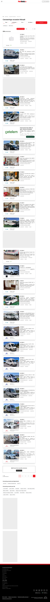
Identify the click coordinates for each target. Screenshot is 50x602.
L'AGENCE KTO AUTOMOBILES (15, 275)
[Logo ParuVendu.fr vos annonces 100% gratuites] (22, 2)
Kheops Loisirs (12, 60)
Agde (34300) (12, 490)
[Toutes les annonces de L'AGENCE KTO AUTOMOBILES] (7, 276)
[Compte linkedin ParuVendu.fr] (37, 590)
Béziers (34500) (5, 490)
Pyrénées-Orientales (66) (12, 483)
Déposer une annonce (12, 596)
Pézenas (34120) (28, 492)
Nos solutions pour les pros (6, 570)
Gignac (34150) (12, 494)
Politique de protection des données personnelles (10, 585)
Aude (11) (18, 483)
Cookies (3, 584)
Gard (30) (4, 483)
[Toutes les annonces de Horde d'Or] (7, 338)
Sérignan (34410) (23, 488)
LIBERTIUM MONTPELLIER (14, 445)
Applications (4, 575)
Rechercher (41, 22)
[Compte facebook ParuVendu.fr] (39, 590)
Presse (3, 574)
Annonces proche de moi (7, 598)
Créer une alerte (21, 28)
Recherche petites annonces (23, 596)
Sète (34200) (22, 492)
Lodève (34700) (5, 494)
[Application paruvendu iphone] (38, 593)
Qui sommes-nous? (5, 569)
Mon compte (4, 596)
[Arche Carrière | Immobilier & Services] (45, 598)
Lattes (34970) (11, 488)
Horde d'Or (12, 337)
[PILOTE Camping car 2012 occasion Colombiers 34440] (11, 39)
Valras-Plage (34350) (31, 488)
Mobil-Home (11, 25)
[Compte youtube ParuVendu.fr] (47, 590)
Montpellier (17, 488)
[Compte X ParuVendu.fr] (34, 590)
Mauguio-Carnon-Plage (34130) (21, 490)
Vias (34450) (17, 492)
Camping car (5, 25)
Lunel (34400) (5, 488)
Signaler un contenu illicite (6, 588)
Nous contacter (4, 577)
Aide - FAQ (4, 578)
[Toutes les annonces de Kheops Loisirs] (7, 61)
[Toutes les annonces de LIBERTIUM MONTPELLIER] (7, 430)
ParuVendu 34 (4, 581)
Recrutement (4, 571)
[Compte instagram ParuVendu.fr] (42, 590)
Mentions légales (5, 587)
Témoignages (4, 573)
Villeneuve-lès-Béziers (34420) (8, 492)
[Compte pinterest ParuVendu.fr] (44, 590)
